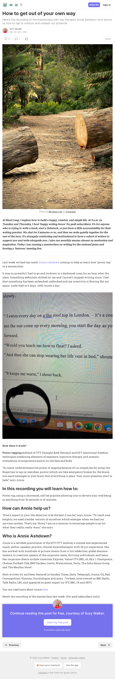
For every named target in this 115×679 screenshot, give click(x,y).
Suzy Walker (16, 29)
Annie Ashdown (49, 262)
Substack (42, 672)
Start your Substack (49, 665)
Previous (14, 644)
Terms (63, 657)
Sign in (107, 4)
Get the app (72, 665)
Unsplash (71, 211)
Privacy (55, 657)
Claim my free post (57, 622)
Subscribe (94, 4)
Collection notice (76, 657)
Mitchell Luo (55, 211)
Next (103, 644)
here (45, 589)
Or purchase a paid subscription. (57, 630)
